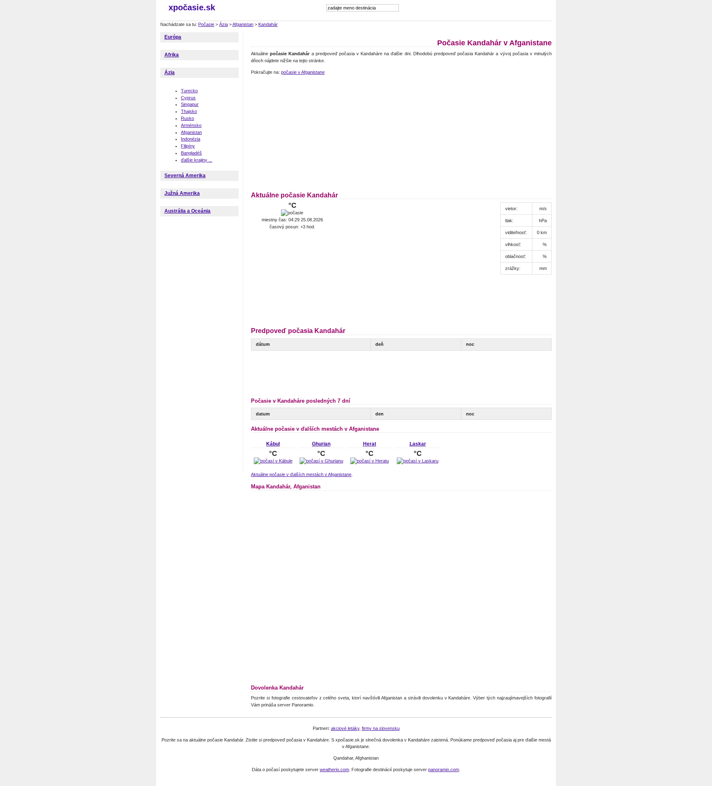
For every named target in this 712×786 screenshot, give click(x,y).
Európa (172, 37)
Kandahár (268, 24)
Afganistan (242, 24)
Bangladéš (191, 152)
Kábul (273, 444)
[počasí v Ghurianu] (321, 460)
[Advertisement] (302, 131)
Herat (369, 444)
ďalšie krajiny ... (196, 159)
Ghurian (321, 444)
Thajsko (189, 111)
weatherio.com (334, 769)
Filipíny (188, 145)
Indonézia (190, 138)
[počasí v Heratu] (369, 460)
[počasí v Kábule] (273, 460)
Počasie (206, 24)
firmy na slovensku (381, 728)
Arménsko (191, 125)
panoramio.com (443, 769)
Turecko (189, 90)
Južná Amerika (182, 193)
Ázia (223, 24)
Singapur (190, 104)
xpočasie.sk (192, 7)
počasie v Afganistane (303, 72)
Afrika (171, 55)
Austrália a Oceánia (187, 211)
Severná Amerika (185, 175)
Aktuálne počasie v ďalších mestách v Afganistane (301, 474)
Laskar (418, 444)
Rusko (187, 118)
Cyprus (188, 97)
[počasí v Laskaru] (417, 460)
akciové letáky (345, 728)
